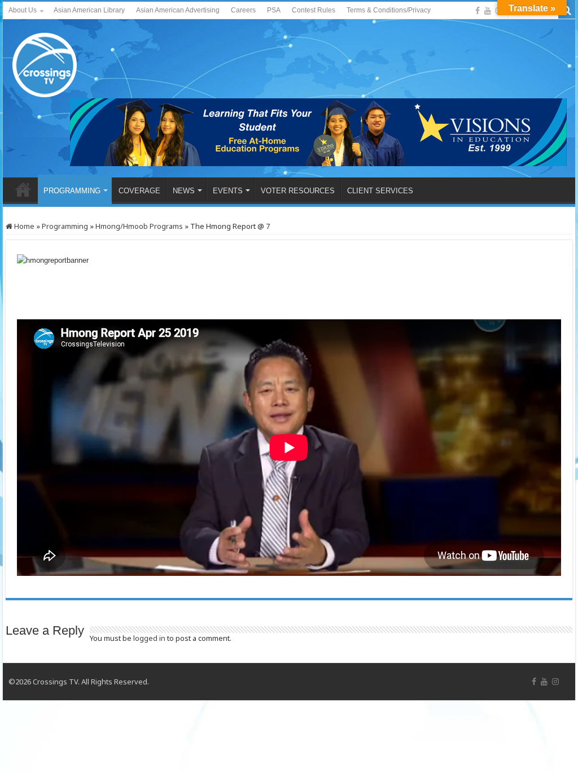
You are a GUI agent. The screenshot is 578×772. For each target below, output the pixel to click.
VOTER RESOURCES (298, 191)
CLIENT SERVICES (380, 191)
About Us (22, 10)
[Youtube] (487, 11)
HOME (23, 189)
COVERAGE (139, 191)
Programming (65, 226)
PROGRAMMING (71, 191)
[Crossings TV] (45, 62)
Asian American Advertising (178, 10)
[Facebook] (477, 11)
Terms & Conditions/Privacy (389, 10)
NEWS (184, 191)
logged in (149, 638)
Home (23, 226)
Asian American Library (89, 10)
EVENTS (228, 191)
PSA (274, 10)
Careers (243, 10)
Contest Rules (313, 10)
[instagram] (555, 681)
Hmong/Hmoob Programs (139, 226)
